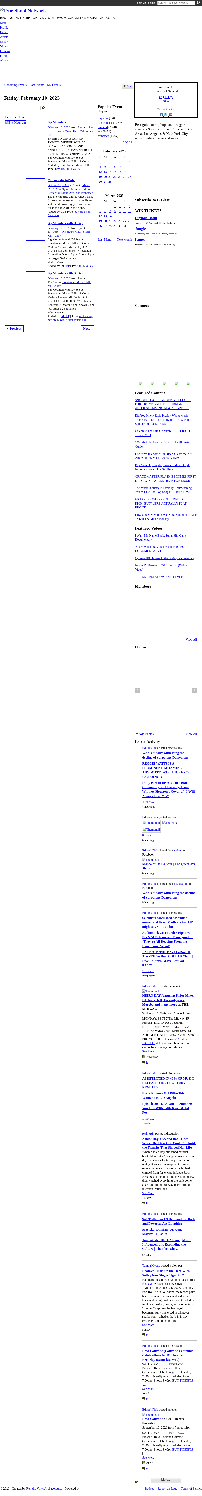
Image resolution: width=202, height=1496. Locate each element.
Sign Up (141, 2)
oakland (103, 127)
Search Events (43, 108)
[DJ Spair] (188, 629)
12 (100, 171)
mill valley (73, 168)
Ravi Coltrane (152, 1419)
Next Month (124, 239)
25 (129, 176)
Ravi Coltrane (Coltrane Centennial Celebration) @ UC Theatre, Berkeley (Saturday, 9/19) (168, 1355)
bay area (60, 168)
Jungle (140, 229)
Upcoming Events (15, 85)
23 (119, 176)
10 (124, 166)
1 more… (148, 971)
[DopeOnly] (139, 597)
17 (124, 171)
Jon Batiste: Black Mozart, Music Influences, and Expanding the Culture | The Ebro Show (166, 1244)
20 (105, 176)
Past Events (37, 85)
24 (124, 176)
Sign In (151, 2)
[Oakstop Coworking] (178, 597)
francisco (103, 136)
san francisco (106, 122)
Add (129, 86)
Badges (149, 1488)
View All (127, 141)
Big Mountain (57, 122)
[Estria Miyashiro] (168, 618)
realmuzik (148, 1133)
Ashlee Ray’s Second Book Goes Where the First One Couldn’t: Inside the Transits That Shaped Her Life (169, 1143)
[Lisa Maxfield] (139, 607)
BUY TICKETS (182, 1380)
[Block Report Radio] (149, 607)
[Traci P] (149, 629)
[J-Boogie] (159, 629)
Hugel (140, 239)
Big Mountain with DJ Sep (65, 223)
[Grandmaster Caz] (178, 607)
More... (166, 1479)
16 (119, 171)
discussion (180, 883)
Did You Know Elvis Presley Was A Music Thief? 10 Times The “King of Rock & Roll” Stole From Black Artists (163, 419)
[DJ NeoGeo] (168, 607)
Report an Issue (167, 1488)
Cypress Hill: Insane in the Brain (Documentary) (165, 558)
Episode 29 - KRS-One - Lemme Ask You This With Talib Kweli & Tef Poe (168, 1108)
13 (105, 171)
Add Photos (146, 734)
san (100, 131)
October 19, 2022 (58, 185)
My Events (54, 85)
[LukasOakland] (168, 597)
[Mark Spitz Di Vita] (178, 629)
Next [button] (194, 690)
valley (89, 265)
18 (129, 171)
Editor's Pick (150, 747)
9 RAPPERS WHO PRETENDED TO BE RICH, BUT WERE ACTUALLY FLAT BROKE (162, 503)
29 (114, 226)
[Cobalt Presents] (168, 629)
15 (114, 171)
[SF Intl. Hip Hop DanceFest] (188, 607)
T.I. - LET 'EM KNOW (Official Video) (160, 576)
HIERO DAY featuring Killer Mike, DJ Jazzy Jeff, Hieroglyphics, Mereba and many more (168, 1000)
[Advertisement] (101, 73)
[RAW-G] (139, 629)
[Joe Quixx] (139, 618)
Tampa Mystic (151, 1265)
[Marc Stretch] (149, 618)
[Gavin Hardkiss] (159, 597)
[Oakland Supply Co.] (149, 597)
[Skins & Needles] (159, 618)
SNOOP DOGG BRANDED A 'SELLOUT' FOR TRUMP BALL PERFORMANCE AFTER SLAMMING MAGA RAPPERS (163, 404)
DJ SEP (65, 265)
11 (129, 166)
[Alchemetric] (178, 618)
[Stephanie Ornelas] (188, 597)
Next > (87, 328)
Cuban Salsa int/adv (61, 180)
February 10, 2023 (59, 127)
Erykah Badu (146, 218)
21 (110, 176)
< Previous (14, 328)
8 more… (148, 835)
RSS (137, 1482)
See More (148, 1051)
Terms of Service (191, 1488)
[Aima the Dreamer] (188, 618)
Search (198, 2)
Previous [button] (137, 690)
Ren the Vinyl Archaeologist (44, 1488)
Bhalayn (147, 1283)
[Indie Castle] (159, 607)
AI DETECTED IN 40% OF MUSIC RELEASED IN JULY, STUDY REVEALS (168, 1083)
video (177, 850)
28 (110, 181)
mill (81, 265)
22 (114, 176)
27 (105, 181)
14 (110, 171)
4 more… (148, 801)
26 (100, 181)
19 (100, 176)
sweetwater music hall (73, 319)
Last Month (105, 239)
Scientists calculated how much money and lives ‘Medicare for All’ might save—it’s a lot (167, 922)
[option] (166, 690)
